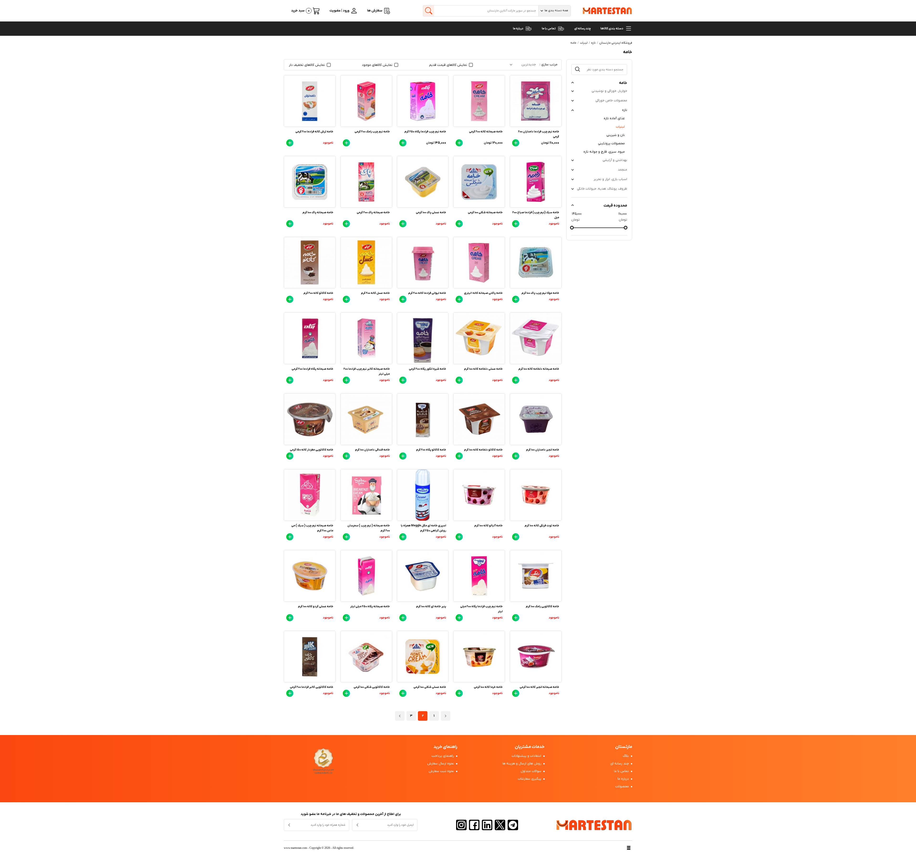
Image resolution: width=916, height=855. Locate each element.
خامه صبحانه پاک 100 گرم (317, 212)
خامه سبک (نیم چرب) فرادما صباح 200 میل (535, 215)
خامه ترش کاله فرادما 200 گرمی (314, 132)
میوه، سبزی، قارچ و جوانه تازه (604, 152)
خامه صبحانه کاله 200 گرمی (486, 132)
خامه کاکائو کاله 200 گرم (318, 293)
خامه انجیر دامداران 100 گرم (542, 450)
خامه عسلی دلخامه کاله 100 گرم (483, 369)
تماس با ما (549, 28)
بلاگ (626, 756)
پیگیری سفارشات (530, 779)
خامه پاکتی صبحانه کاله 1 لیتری (483, 293)
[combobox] (554, 10)
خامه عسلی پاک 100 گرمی (431, 212)
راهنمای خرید (445, 747)
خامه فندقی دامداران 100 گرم (372, 450)
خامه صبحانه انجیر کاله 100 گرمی (539, 687)
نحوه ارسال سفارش (441, 763)
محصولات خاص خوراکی (611, 100)
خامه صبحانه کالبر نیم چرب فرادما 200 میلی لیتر (367, 371)
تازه (624, 110)
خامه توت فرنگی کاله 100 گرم (542, 526)
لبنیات (620, 126)
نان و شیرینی (615, 135)
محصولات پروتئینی (611, 143)
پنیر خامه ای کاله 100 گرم (431, 606)
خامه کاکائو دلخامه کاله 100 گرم (483, 450)
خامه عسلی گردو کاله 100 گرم (315, 606)
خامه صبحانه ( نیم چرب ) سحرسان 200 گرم (368, 528)
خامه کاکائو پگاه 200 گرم (431, 450)
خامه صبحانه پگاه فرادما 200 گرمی (312, 369)
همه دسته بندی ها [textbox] (556, 10)
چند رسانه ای (582, 28)
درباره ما (518, 28)
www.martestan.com (295, 848)
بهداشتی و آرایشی (615, 160)
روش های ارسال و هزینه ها (522, 763)
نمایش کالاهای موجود (377, 65)
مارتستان (623, 747)
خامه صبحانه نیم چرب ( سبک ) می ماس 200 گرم (312, 528)
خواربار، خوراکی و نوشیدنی (609, 91)
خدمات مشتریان (530, 747)
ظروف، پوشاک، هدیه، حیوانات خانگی (602, 189)
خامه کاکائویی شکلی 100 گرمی (372, 687)
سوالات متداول (531, 771)
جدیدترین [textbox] (528, 64)
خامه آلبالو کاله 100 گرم (488, 526)
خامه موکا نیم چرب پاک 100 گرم (540, 293)
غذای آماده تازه (614, 118)
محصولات (622, 786)
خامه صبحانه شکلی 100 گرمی (485, 212)
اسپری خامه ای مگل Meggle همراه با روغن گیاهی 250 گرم (423, 528)
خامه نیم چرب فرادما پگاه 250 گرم (425, 132)
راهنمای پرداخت (443, 756)
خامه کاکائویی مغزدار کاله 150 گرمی (311, 450)
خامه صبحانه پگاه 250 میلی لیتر (370, 606)
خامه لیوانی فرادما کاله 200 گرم (427, 293)
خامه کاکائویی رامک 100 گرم (542, 606)
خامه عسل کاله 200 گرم (375, 293)
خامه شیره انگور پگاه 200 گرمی (427, 369)
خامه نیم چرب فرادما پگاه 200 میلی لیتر (481, 609)
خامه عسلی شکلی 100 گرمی (429, 687)
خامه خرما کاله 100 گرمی (488, 687)
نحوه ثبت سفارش (442, 771)
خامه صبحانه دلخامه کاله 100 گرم (538, 369)
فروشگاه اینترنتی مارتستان (615, 43)
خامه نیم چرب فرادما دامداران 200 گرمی (538, 134)
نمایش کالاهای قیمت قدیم (448, 65)
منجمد (622, 169)
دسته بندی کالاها (612, 28)
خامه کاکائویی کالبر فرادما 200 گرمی (311, 687)
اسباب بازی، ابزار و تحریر (610, 179)
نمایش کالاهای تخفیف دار (307, 65)
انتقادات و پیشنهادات (527, 756)
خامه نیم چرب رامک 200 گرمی (372, 132)
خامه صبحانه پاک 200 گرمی (373, 212)
